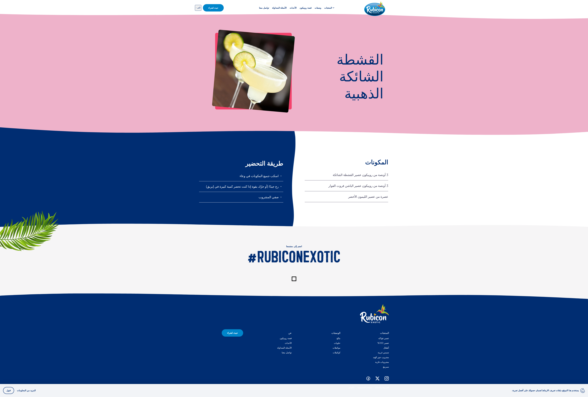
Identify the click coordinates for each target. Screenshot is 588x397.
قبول (8, 390)
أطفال (386, 347)
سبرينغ (386, 366)
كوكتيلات (336, 352)
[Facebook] (368, 378)
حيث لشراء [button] (213, 7)
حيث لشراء (232, 332)
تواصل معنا (264, 7)
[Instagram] (386, 378)
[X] (377, 378)
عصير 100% (383, 343)
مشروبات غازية (382, 362)
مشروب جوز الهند (381, 357)
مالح (338, 338)
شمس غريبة (383, 352)
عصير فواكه (383, 338)
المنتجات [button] (328, 7)
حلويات (337, 343)
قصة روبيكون (306, 7)
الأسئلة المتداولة (279, 7)
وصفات (318, 7)
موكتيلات (336, 347)
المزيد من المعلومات (26, 390)
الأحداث (293, 7)
